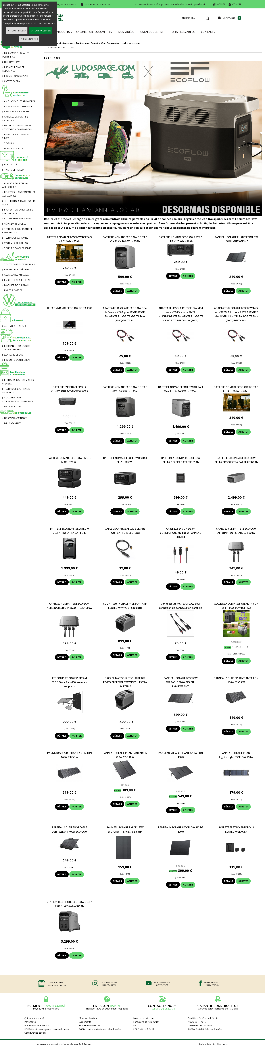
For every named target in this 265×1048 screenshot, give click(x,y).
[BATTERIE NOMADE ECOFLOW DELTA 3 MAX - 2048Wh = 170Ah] (125, 419)
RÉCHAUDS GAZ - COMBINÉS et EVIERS (18, 381)
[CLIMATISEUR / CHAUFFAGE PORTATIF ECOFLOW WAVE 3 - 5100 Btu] (125, 633)
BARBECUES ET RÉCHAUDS (18, 269)
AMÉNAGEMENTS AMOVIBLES (19, 101)
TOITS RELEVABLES (182, 32)
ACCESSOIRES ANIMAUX (16, 274)
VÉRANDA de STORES (15, 223)
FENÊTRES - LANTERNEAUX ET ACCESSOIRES (18, 194)
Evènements (85, 1021)
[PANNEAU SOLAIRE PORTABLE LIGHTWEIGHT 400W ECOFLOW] (69, 853)
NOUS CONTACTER (197, 1021)
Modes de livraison (88, 1018)
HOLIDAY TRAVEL (13, 61)
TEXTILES (9, 143)
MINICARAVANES (12, 423)
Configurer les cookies (35, 1032)
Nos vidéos (126, 32)
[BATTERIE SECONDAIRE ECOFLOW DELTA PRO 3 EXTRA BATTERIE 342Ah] (236, 490)
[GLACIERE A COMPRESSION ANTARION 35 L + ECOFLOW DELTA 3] (236, 636)
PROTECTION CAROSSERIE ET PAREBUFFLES (18, 211)
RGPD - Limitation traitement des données (100, 1029)
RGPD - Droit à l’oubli (143, 1029)
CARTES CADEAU (12, 81)
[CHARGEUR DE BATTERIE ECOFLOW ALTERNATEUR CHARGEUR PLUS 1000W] (69, 636)
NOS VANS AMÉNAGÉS (15, 418)
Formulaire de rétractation (146, 1021)
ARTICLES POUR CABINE (16, 111)
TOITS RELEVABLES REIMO (17, 248)
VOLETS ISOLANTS (13, 148)
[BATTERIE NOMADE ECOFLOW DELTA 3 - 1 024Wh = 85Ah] (69, 260)
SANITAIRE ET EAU (13, 354)
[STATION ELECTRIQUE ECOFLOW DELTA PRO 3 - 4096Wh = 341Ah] (69, 934)
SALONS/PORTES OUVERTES (94, 32)
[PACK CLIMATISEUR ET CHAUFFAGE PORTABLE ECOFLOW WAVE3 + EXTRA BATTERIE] (125, 714)
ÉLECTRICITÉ (10, 164)
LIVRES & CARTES (13, 290)
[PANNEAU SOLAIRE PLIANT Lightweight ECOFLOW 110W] (236, 785)
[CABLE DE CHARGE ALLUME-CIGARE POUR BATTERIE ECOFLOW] (125, 561)
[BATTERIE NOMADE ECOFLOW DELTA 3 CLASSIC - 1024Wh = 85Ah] (125, 269)
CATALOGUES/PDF (152, 32)
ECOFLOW (68, 47)
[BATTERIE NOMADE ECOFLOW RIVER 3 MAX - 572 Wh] (69, 490)
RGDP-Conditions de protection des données (46, 1029)
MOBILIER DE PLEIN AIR (16, 285)
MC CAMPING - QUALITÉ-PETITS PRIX (16, 55)
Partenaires (30, 1021)
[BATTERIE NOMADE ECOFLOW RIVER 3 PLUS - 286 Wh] (125, 490)
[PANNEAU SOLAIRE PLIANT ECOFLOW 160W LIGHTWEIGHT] (236, 269)
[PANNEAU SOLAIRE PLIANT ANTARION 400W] (180, 785)
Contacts (208, 32)
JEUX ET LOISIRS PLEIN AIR (17, 279)
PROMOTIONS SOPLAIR (16, 75)
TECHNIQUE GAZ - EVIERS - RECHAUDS (17, 390)
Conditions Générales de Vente (203, 1018)
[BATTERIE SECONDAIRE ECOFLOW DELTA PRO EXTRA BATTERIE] (69, 561)
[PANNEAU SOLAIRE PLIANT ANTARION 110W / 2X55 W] (236, 710)
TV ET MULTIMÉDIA (14, 169)
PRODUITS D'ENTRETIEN (17, 359)
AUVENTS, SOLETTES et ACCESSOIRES (15, 185)
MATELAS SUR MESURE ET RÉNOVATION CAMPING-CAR (17, 127)
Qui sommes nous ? (34, 1018)
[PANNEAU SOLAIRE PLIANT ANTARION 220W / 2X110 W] (125, 779)
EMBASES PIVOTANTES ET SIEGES (16, 136)
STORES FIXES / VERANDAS (18, 218)
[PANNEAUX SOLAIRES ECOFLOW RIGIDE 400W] (180, 859)
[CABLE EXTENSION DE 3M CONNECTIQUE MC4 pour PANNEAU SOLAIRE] (180, 565)
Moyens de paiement (143, 1018)
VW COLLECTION (12, 406)
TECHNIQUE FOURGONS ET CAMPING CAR (17, 231)
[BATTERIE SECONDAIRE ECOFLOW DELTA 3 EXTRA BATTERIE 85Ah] (180, 490)
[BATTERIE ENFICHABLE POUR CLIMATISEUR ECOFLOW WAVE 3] (69, 408)
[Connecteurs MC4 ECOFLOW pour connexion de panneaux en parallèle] (180, 636)
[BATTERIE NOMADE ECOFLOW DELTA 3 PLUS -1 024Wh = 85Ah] (236, 410)
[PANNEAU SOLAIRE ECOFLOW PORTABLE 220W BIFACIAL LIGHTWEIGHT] (180, 707)
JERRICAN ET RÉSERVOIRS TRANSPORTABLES (16, 347)
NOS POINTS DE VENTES (97, 4)
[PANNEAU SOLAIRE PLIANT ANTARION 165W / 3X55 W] (69, 785)
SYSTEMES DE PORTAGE (16, 242)
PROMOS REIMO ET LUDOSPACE (13, 69)
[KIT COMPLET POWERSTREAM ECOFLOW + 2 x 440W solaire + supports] (69, 714)
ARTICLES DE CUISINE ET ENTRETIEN (16, 118)
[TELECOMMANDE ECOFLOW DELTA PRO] (69, 336)
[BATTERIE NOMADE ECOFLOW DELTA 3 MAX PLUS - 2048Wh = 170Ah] (180, 419)
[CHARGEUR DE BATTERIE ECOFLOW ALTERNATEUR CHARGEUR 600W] (236, 561)
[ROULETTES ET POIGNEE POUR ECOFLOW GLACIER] (236, 859)
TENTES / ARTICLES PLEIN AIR (19, 264)
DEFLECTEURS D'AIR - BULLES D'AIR (19, 202)
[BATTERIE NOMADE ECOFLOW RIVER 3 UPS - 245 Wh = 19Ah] (180, 254)
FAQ (135, 1025)
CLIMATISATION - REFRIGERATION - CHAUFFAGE (17, 399)
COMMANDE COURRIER (200, 1025)
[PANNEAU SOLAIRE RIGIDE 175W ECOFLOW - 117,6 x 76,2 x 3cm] (125, 859)
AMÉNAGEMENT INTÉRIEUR (18, 106)
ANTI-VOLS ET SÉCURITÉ (16, 325)
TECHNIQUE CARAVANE (16, 237)
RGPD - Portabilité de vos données (205, 1029)
